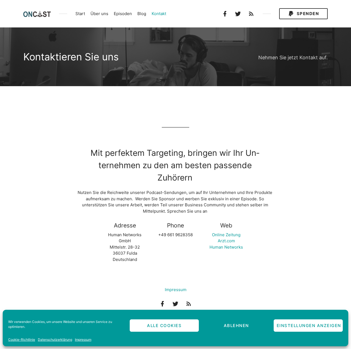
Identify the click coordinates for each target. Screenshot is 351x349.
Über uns (99, 13)
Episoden (123, 13)
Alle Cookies (164, 325)
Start (80, 13)
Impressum (83, 339)
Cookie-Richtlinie (21, 339)
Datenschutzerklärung (55, 339)
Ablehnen (236, 325)
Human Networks (226, 247)
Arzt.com (226, 240)
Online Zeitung (226, 234)
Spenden (307, 13)
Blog (141, 13)
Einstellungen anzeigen (309, 325)
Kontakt (159, 13)
